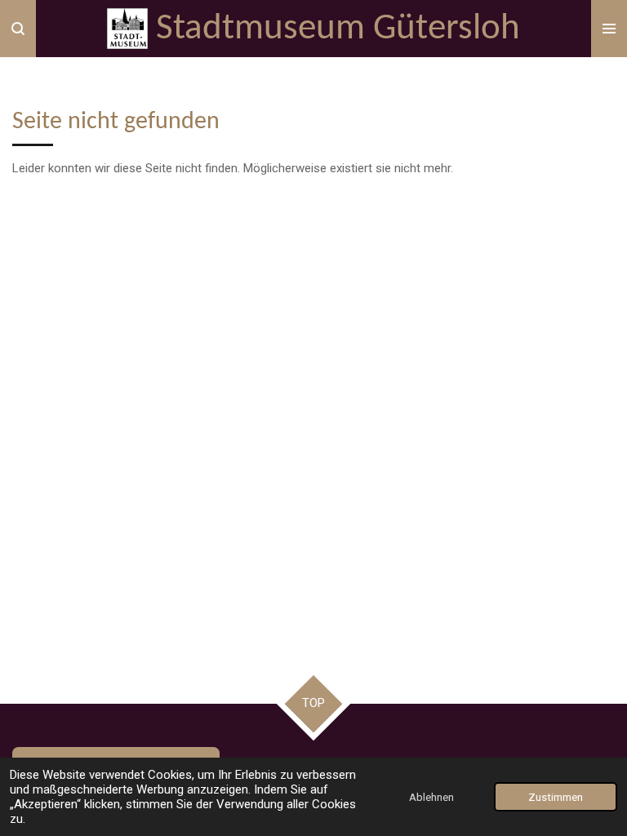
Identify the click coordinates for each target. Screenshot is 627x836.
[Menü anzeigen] (609, 28)
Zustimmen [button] (555, 796)
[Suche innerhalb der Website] (18, 28)
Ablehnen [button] (431, 796)
